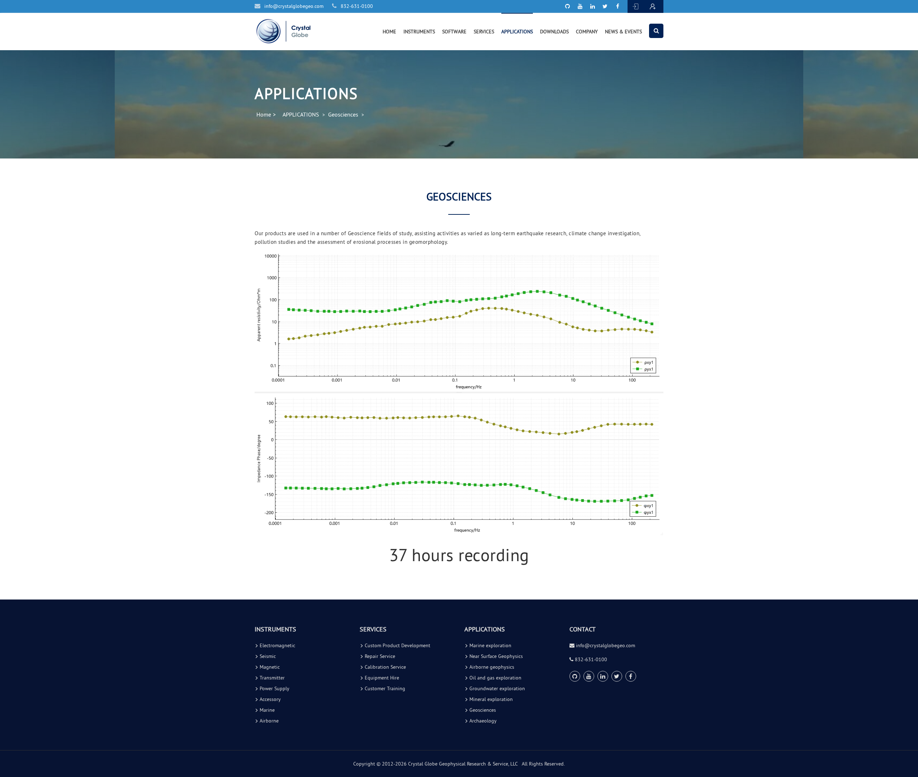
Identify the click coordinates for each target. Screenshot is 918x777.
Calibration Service (384, 667)
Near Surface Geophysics (495, 656)
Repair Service (379, 656)
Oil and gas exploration (494, 677)
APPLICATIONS (517, 31)
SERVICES (484, 31)
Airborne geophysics (491, 667)
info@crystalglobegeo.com (293, 6)
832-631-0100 (356, 6)
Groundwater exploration (496, 688)
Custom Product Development (396, 645)
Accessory (269, 699)
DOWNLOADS (554, 31)
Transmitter (271, 677)
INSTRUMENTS (419, 31)
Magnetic (269, 667)
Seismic (267, 656)
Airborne (268, 720)
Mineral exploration (490, 699)
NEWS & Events (623, 31)
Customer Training (384, 688)
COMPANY (587, 31)
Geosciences (343, 114)
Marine (266, 710)
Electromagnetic (276, 645)
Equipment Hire (381, 677)
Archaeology (482, 720)
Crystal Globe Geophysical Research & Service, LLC (462, 764)
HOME (389, 31)
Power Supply (273, 688)
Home (263, 114)
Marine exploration (489, 645)
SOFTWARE (454, 31)
